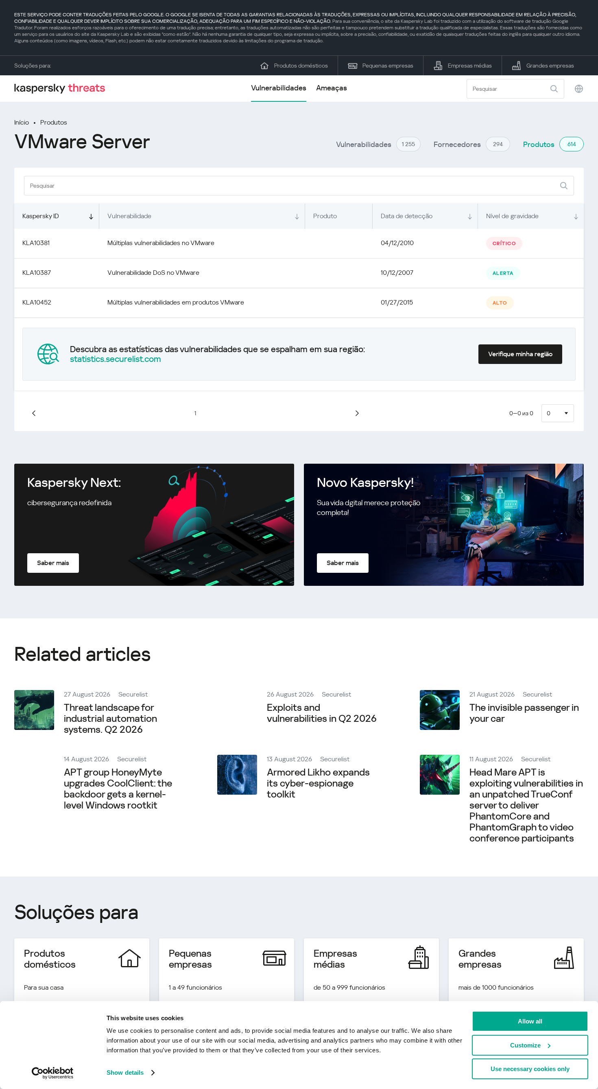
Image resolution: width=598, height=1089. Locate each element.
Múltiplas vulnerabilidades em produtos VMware (175, 302)
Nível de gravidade (512, 216)
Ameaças (331, 87)
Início (21, 122)
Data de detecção (406, 216)
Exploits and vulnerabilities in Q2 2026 (322, 713)
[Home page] (63, 88)
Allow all (530, 1021)
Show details (125, 1072)
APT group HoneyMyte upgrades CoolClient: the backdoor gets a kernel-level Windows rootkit (118, 789)
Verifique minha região (520, 354)
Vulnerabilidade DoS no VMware (153, 272)
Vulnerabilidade (129, 216)
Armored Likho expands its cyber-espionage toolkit (318, 783)
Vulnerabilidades (278, 87)
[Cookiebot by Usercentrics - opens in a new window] (52, 1073)
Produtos (53, 122)
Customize (525, 1045)
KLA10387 (36, 272)
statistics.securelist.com (115, 359)
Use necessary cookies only (530, 1068)
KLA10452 (36, 302)
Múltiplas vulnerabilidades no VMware (160, 243)
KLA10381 (36, 243)
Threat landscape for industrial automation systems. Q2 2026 (110, 718)
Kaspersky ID (40, 216)
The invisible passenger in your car (524, 713)
